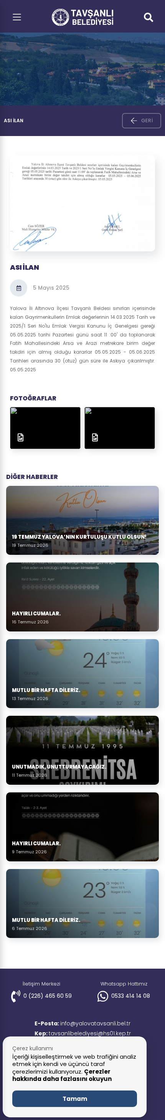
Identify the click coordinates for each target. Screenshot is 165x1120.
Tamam (75, 1099)
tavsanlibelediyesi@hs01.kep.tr (83, 1033)
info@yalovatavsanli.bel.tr (82, 1023)
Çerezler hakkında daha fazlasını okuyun (62, 1075)
